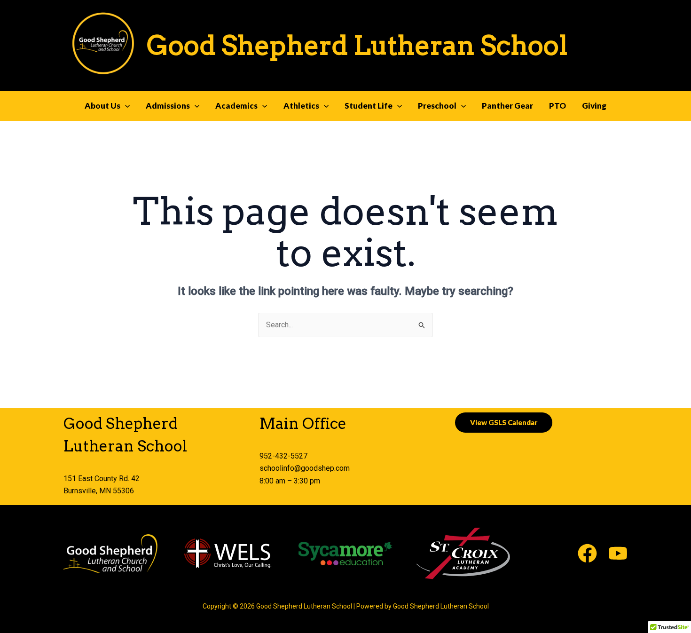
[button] (125, 106)
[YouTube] (618, 553)
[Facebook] (587, 553)
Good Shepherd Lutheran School (357, 45)
